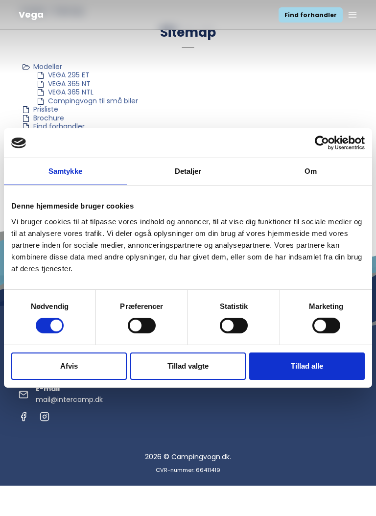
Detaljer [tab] (188, 171)
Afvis (69, 366)
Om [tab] (311, 171)
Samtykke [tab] (65, 171)
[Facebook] (23, 419)
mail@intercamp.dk (69, 399)
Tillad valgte (188, 366)
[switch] (142, 325)
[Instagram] (44, 419)
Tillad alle (307, 366)
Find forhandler (310, 15)
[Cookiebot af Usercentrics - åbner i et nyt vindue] (322, 143)
